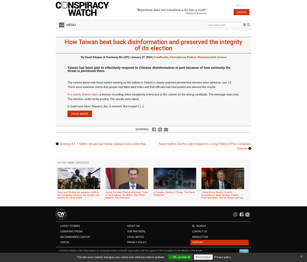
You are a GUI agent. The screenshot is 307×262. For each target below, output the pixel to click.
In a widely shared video (83, 94)
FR (238, 5)
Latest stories (70, 226)
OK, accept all (181, 257)
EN (245, 5)
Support (197, 242)
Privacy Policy (137, 242)
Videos (64, 242)
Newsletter (200, 237)
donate (241, 12)
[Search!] (248, 25)
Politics (191, 57)
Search (201, 226)
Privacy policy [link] (222, 257)
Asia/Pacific (161, 57)
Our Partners (136, 231)
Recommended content (212, 57)
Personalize (203, 257)
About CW (133, 226)
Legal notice (135, 237)
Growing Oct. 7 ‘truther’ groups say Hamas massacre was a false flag (102, 143)
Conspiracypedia (71, 231)
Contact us (199, 231)
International (177, 57)
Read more (79, 113)
